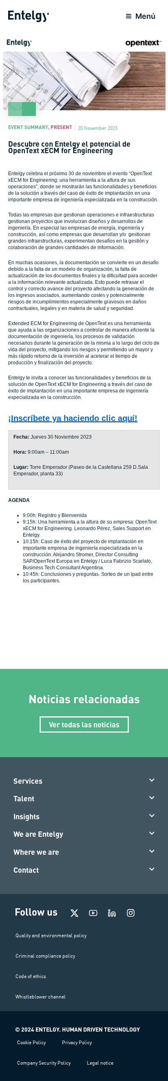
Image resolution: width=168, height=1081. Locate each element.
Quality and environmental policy (50, 935)
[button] (84, 781)
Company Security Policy (44, 1063)
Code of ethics (30, 976)
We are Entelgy (38, 833)
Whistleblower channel (40, 997)
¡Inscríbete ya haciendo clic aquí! (72, 418)
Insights (26, 816)
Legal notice (100, 1063)
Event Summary (28, 127)
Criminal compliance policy (45, 956)
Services (27, 780)
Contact (26, 869)
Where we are (36, 851)
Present (61, 127)
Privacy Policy (77, 1042)
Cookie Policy (31, 1042)
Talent (23, 798)
